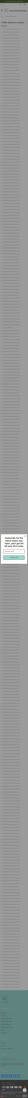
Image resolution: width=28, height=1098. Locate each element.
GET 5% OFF (14, 557)
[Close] (25, 536)
